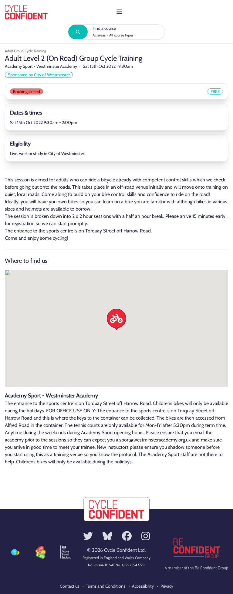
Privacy (166, 586)
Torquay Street (100, 231)
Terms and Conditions (105, 586)
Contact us (69, 586)
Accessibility (143, 586)
